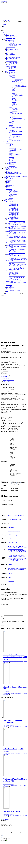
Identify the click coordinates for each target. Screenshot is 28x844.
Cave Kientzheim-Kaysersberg (19, 79)
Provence (14, 96)
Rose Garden (9, 64)
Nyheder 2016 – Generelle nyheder (17, 240)
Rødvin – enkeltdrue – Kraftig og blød (16, 515)
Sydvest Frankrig (16, 100)
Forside (2, 293)
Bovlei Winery (12, 148)
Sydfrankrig (14, 99)
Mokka (21, 549)
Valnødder (19, 551)
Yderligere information (8, 380)
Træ (16, 551)
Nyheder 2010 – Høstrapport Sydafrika (18, 279)
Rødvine (8, 181)
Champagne (15, 105)
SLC (10, 159)
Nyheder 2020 (9, 223)
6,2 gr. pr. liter (11, 581)
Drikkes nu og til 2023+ (13, 542)
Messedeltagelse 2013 (14, 207)
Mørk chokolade (15, 549)
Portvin (13, 116)
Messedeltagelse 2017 (14, 212)
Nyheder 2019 (9, 227)
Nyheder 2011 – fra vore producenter (17, 264)
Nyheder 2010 (9, 271)
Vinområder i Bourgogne (20, 82)
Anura (10, 145)
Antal (2, 372)
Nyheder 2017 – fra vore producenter (17, 237)
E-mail (2, 618)
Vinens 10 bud (12, 190)
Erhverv (5, 283)
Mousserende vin (10, 185)
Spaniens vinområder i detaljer (19, 120)
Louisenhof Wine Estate (11, 61)
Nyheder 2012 (9, 254)
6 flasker (10, 564)
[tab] (15, 378)
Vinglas (11, 195)
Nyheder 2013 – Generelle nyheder (17, 253)
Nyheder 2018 (9, 231)
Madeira (14, 114)
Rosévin (8, 182)
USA (10, 139)
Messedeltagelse (10, 201)
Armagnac (14, 104)
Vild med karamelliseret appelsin (15, 560)
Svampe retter (16, 559)
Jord (21, 547)
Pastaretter (10, 555)
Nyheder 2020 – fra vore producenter (17, 226)
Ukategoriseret (8, 293)
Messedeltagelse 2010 (14, 273)
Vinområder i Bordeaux (20, 85)
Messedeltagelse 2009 (14, 203)
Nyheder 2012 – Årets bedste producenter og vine (15, 256)
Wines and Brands (19, 95)
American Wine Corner (14, 290)
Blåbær (9, 546)
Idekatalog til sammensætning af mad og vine (16, 176)
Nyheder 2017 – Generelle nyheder (17, 236)
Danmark (11, 73)
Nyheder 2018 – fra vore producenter (17, 233)
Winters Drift (12, 70)
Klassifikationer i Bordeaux (21, 86)
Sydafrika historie (10, 40)
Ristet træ (20, 550)
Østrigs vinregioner (16, 127)
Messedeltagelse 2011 (14, 204)
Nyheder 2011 (9, 260)
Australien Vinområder (17, 134)
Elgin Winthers (12, 150)
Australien (11, 132)
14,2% (9, 577)
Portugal (11, 112)
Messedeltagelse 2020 (14, 215)
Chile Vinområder (16, 136)
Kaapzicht (11, 153)
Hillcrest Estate (9, 53)
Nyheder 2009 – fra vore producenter (17, 282)
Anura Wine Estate (10, 47)
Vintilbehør (8, 163)
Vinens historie (9, 178)
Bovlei (7, 50)
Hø (19, 547)
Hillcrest (11, 152)
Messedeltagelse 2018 (14, 213)
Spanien (11, 117)
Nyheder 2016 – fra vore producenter (17, 241)
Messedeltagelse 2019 (14, 214)
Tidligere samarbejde (11, 66)
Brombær (21, 546)
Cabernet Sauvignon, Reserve (14, 519)
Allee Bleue (12, 144)
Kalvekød (15, 555)
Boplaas (11, 146)
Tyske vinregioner (16, 123)
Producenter (9, 143)
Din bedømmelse (4, 602)
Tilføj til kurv (3, 373)
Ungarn (11, 125)
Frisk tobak (15, 547)
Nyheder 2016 (9, 239)
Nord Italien (15, 108)
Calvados (14, 102)
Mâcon (13, 90)
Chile (10, 135)
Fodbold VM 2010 (13, 272)
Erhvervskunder (10, 287)
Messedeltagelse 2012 (14, 205)
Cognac (14, 103)
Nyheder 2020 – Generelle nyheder (17, 224)
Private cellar (11, 527)
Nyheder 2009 (9, 281)
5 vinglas (10, 573)
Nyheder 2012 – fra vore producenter (17, 258)
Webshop (5, 141)
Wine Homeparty (10, 169)
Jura (13, 91)
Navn (2, 616)
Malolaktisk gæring (12, 535)
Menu (2, 30)
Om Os (5, 34)
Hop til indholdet (4, 1)
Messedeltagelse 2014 (14, 208)
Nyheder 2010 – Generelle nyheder (17, 276)
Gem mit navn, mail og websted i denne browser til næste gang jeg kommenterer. (13, 622)
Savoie (13, 98)
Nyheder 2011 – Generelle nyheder (17, 265)
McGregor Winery (10, 54)
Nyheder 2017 (9, 235)
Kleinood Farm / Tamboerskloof (13, 57)
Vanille (24, 551)
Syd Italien (14, 111)
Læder (9, 549)
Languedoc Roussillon (17, 94)
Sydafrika (5, 39)
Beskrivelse (6, 378)
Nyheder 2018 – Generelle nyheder (17, 232)
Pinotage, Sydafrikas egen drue (16, 44)
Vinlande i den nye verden (12, 128)
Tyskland (11, 122)
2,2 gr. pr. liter (11, 584)
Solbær (24, 550)
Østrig (10, 126)
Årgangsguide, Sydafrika (12, 218)
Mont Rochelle (12, 67)
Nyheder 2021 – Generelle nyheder (17, 221)
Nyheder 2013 (9, 247)
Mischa (10, 68)
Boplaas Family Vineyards (12, 49)
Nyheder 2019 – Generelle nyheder (17, 228)
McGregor (11, 158)
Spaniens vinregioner (17, 118)
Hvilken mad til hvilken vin (12, 172)
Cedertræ (10, 547)
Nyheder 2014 (9, 245)
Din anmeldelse (4, 604)
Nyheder (5, 200)
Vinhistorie (11, 43)
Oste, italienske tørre (17, 556)
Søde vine (8, 183)
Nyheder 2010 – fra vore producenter (17, 274)
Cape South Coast (13, 63)
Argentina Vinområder (17, 131)
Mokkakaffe (10, 550)
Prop (10, 196)
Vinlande (5, 71)
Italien (10, 107)
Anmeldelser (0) (7, 381)
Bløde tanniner (15, 546)
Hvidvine (8, 180)
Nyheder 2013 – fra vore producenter (17, 251)
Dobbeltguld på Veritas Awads (15, 568)
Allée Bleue (9, 48)
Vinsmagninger (6, 168)
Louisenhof (11, 157)
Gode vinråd (9, 189)
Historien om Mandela (14, 45)
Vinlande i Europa (10, 72)
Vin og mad (6, 171)
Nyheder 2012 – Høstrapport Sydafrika (18, 259)
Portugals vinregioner (17, 113)
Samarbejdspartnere (10, 288)
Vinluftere (11, 164)
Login (4, 24)
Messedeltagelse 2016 (14, 210)
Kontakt (11, 286)
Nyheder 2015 (9, 242)
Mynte (15, 550)
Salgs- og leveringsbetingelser (13, 36)
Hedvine (8, 186)
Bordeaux (14, 84)
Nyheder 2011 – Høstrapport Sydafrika (18, 267)
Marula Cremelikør (10, 56)
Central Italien (15, 109)
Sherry (13, 121)
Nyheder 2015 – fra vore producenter (17, 244)
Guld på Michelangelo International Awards (17, 569)
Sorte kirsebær (11, 551)
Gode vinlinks (9, 199)
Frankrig (11, 76)
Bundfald (11, 198)
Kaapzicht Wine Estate (11, 58)
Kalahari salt (12, 166)
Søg (20, 21)
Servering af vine (13, 192)
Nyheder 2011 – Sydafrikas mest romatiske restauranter (16, 269)
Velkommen (6, 32)
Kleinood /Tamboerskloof (15, 154)
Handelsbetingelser (10, 38)
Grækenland (12, 75)
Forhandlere (9, 285)
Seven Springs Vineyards (12, 62)
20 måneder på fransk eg (13, 538)
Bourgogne (14, 81)
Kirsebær (25, 547)
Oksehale (10, 556)
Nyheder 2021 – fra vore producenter (17, 222)
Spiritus (8, 187)
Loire (13, 89)
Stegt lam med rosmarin (18, 558)
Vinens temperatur (13, 194)
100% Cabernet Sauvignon (14, 531)
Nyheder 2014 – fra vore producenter (17, 246)
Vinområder (12, 41)
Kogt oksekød (21, 555)
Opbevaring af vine (13, 191)
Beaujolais (14, 88)
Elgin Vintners (9, 52)
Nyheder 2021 (9, 219)
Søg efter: (3, 21)
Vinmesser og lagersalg (11, 167)
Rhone (13, 93)
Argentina (11, 130)
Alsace (13, 77)
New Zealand (12, 137)
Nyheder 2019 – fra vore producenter (17, 230)
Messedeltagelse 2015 (14, 209)
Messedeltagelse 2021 (14, 217)
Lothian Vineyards (10, 59)
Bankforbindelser (10, 35)
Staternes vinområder (17, 140)
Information (6, 177)
